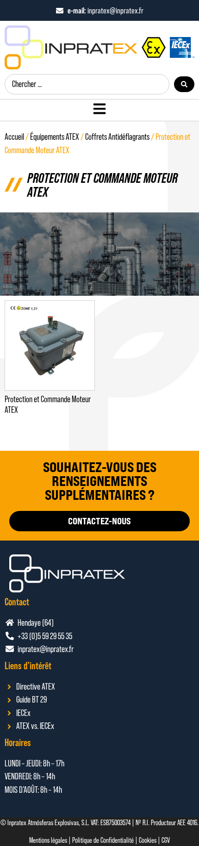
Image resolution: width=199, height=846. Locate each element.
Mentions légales (48, 840)
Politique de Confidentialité (103, 840)
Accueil (14, 137)
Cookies (147, 840)
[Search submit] (184, 84)
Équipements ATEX (54, 137)
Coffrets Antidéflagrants (117, 137)
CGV (166, 840)
